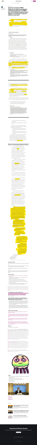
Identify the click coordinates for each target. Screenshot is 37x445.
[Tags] (20, 3)
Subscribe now (19, 432)
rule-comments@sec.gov (17, 277)
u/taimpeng (16, 327)
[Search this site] (1, 1)
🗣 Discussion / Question (10, 6)
